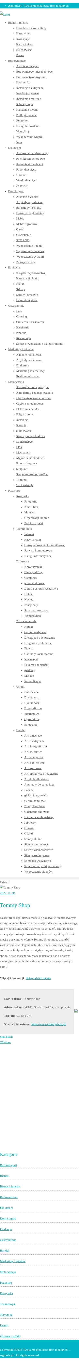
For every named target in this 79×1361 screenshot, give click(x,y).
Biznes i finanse (10, 1186)
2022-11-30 (7, 893)
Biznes (4, 1175)
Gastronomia (8, 1239)
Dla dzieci (6, 1207)
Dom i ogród (8, 1218)
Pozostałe (6, 1282)
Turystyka (6, 1314)
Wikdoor (5, 1042)
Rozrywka (6, 1293)
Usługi (4, 1325)
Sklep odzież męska (38, 978)
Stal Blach (6, 1036)
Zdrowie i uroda (10, 1336)
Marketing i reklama (13, 1261)
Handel (4, 1250)
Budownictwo (9, 1197)
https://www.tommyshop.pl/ (48, 1024)
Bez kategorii (8, 1165)
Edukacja (6, 1229)
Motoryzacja (8, 1272)
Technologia (8, 1304)
